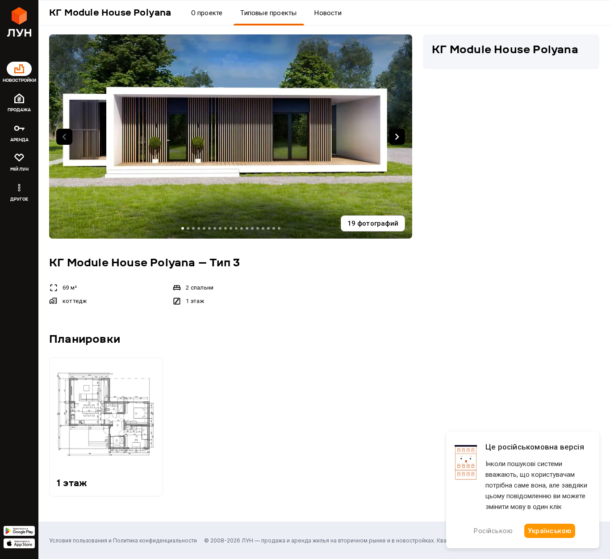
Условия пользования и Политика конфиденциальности (123, 540)
